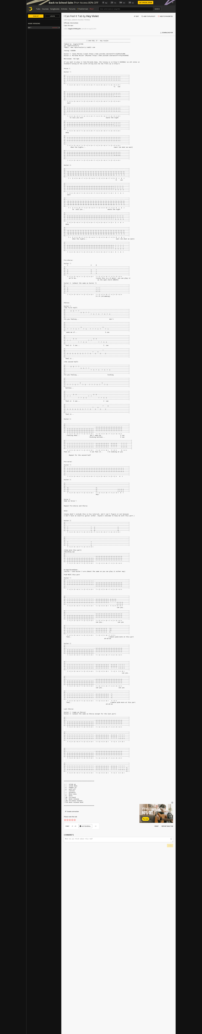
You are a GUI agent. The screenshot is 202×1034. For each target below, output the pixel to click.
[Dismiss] (172, 2)
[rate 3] (70, 820)
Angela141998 (72, 29)
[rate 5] (74, 820)
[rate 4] (72, 820)
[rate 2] (67, 820)
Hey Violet (92, 16)
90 (80, 29)
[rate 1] (65, 820)
